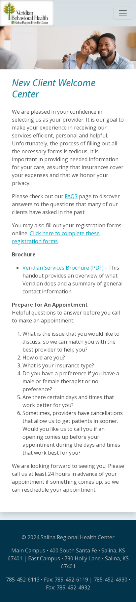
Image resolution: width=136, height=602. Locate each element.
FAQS (71, 196)
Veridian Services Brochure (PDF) (63, 267)
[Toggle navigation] (123, 13)
